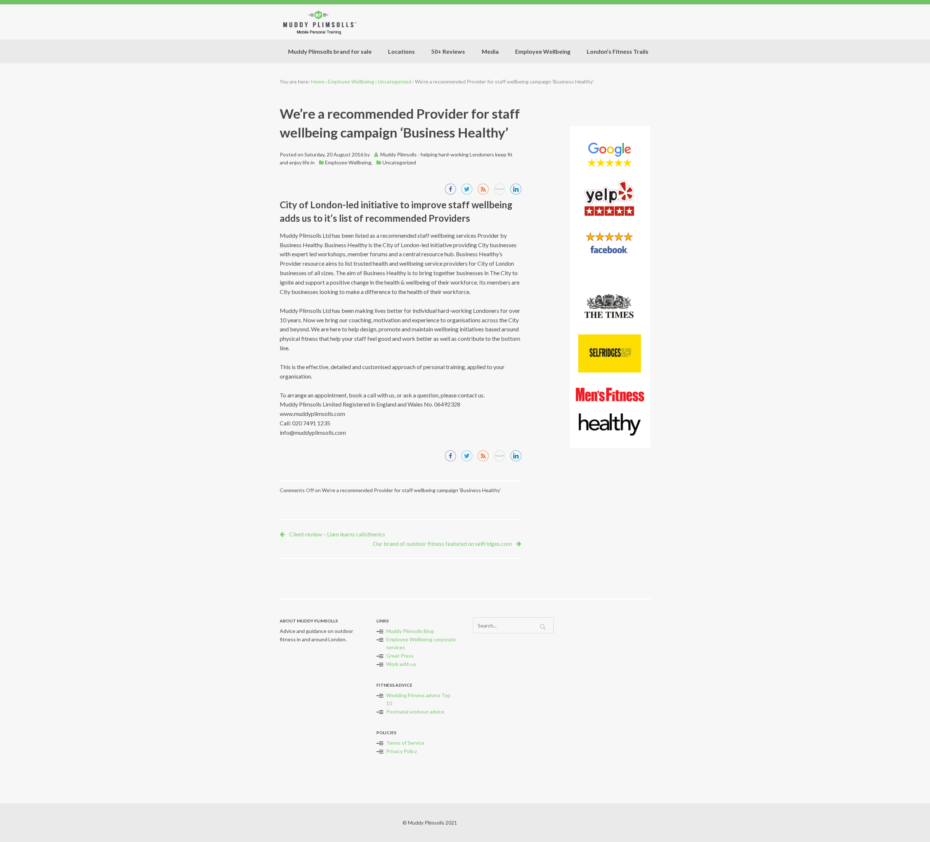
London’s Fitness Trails (617, 51)
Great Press (400, 656)
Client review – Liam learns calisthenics (337, 534)
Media (490, 51)
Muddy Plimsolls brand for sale (330, 51)
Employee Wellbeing (542, 51)
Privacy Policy (401, 751)
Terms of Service (405, 743)
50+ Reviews (448, 51)
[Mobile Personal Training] (319, 22)
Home (317, 81)
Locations (401, 51)
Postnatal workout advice (415, 711)
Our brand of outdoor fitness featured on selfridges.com (442, 543)
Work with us (401, 664)
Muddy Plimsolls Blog (410, 631)
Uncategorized (394, 81)
